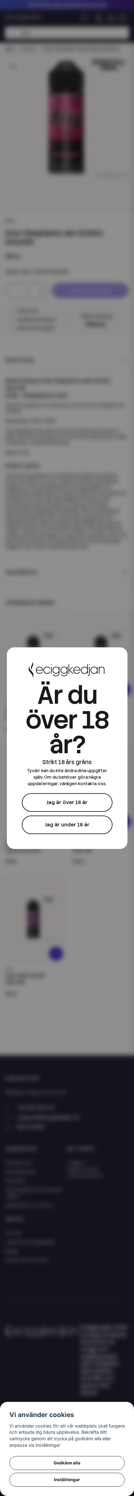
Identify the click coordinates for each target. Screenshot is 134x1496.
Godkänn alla (67, 1462)
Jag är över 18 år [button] (67, 802)
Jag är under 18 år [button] (67, 824)
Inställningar (67, 1479)
